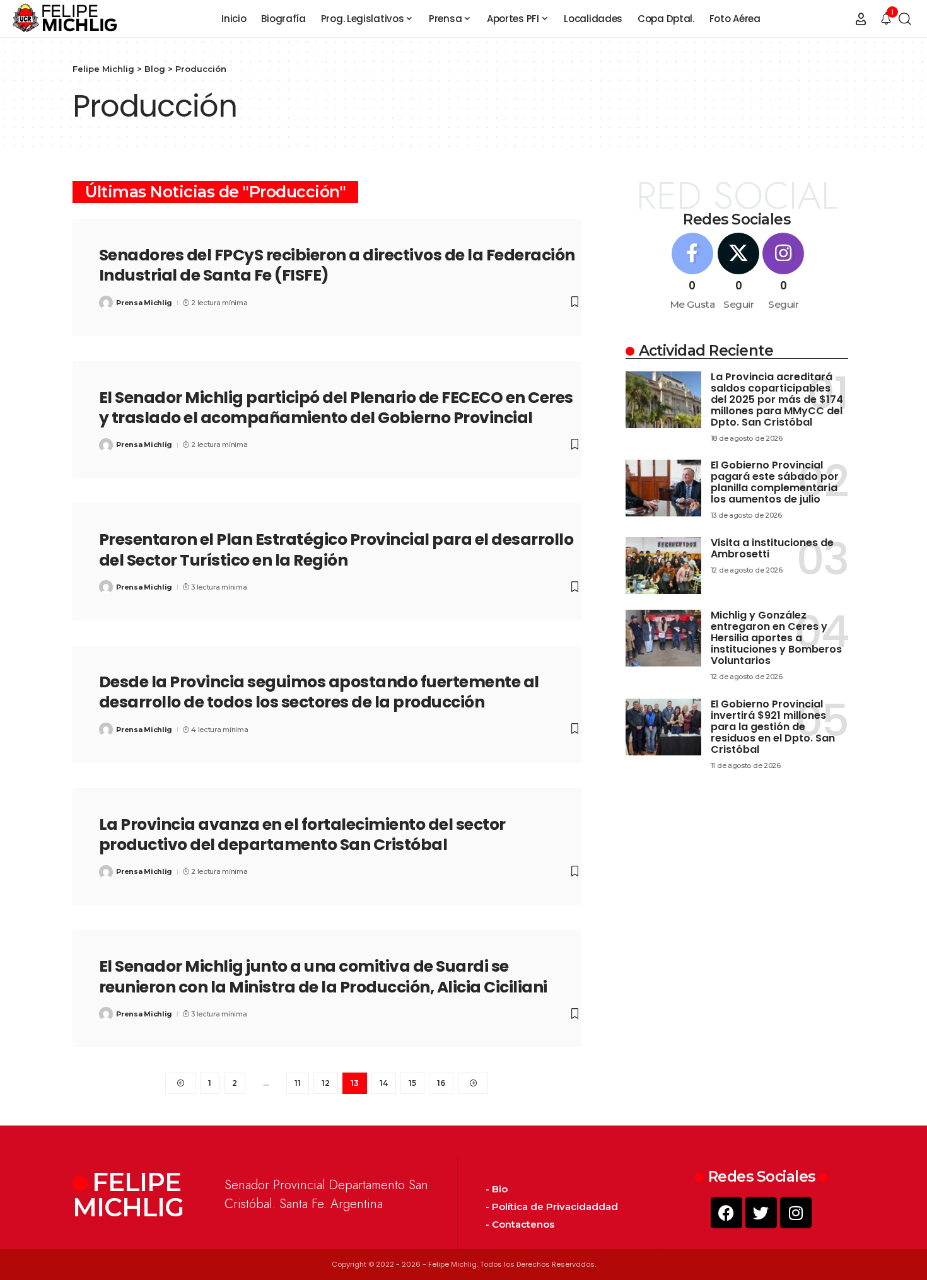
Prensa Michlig (144, 302)
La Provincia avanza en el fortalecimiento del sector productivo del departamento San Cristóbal (302, 834)
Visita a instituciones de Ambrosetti (772, 548)
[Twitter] (761, 1212)
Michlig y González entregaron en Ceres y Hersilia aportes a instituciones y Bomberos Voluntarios (776, 638)
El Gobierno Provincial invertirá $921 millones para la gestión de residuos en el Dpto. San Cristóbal (773, 727)
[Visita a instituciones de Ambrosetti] (663, 565)
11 (297, 1083)
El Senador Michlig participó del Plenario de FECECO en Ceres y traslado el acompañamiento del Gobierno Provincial (336, 408)
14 (384, 1083)
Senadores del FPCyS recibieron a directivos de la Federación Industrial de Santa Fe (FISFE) (337, 265)
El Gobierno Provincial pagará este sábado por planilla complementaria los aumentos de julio (775, 482)
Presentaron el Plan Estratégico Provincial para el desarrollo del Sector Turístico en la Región (336, 549)
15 (412, 1083)
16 (441, 1083)
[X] (738, 272)
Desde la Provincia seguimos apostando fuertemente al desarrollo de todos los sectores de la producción (319, 692)
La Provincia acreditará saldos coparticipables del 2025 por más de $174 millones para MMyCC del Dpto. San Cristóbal (777, 399)
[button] (860, 19)
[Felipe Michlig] (65, 19)
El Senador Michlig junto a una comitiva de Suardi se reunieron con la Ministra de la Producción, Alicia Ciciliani (323, 976)
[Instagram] (783, 272)
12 (326, 1083)
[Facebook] (692, 272)
